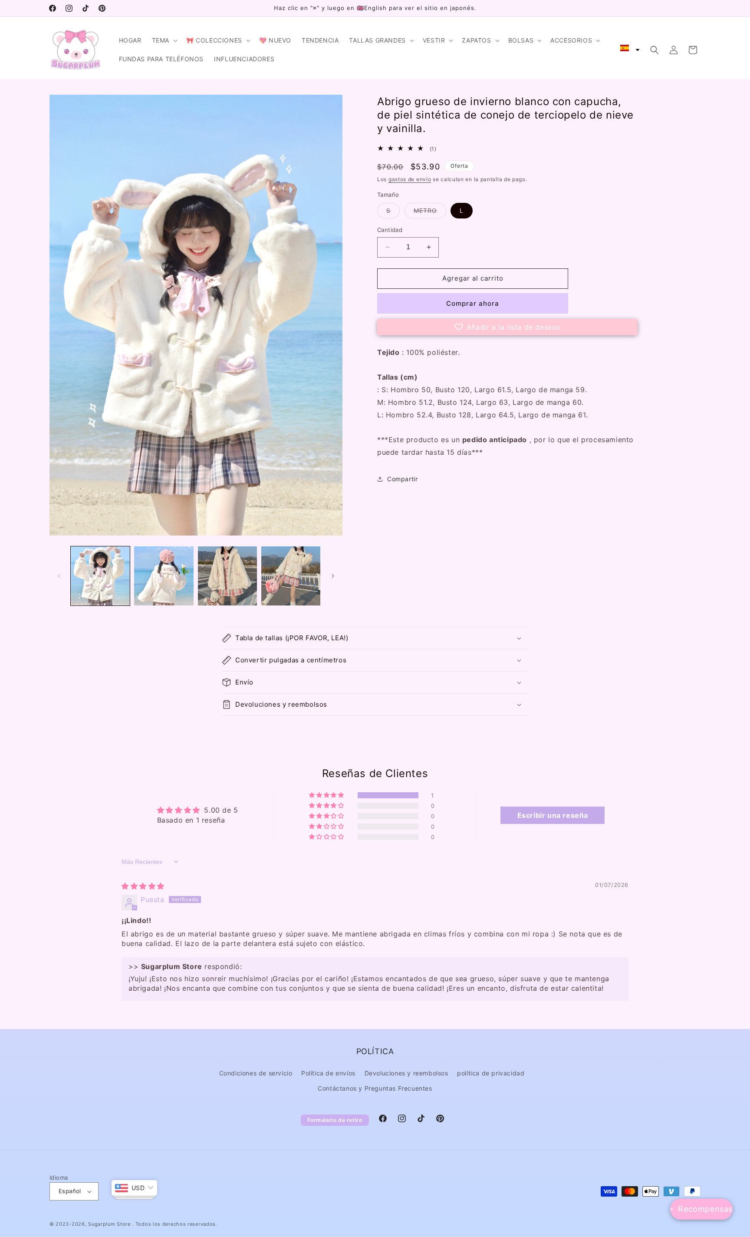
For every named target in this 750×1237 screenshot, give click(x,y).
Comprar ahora (472, 303)
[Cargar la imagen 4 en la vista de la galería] (290, 575)
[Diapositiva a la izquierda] (59, 575)
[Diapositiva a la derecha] (332, 575)
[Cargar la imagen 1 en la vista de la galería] (100, 575)
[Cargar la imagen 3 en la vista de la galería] (227, 575)
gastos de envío (409, 179)
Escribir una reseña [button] (552, 815)
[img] (143, 886)
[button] (164, 40)
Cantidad (389, 229)
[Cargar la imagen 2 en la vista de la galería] (163, 575)
